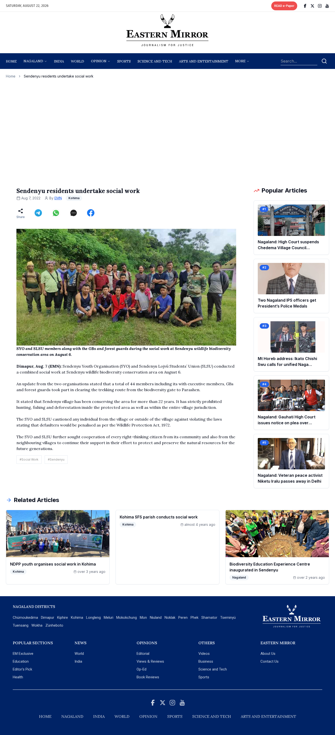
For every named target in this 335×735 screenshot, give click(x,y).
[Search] (324, 61)
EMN (58, 198)
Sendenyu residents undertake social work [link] (58, 76)
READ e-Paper (284, 6)
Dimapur (47, 617)
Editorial (143, 653)
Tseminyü (228, 617)
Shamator (209, 617)
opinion (98, 61)
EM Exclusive (23, 653)
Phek (194, 617)
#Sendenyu (56, 459)
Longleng (93, 617)
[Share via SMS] (73, 213)
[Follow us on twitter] (312, 6)
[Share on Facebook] (90, 213)
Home (11, 61)
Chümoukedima (25, 617)
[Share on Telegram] (38, 213)
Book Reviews (148, 677)
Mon (143, 617)
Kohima (77, 617)
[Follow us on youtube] (327, 6)
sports (124, 61)
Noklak (170, 617)
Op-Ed (141, 669)
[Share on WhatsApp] (56, 213)
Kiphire (62, 617)
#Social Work (29, 459)
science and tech (155, 61)
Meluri (108, 617)
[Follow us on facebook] (305, 6)
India (59, 61)
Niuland (156, 617)
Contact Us (269, 661)
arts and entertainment (203, 61)
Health (18, 677)
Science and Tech (212, 669)
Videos (204, 653)
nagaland (33, 61)
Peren (183, 617)
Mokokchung (126, 617)
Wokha (36, 625)
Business (205, 661)
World (77, 61)
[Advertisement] (167, 132)
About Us (267, 653)
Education (21, 661)
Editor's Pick (22, 669)
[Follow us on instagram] (320, 6)
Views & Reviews (150, 661)
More (240, 61)
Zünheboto (54, 625)
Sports (203, 677)
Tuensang (20, 625)
